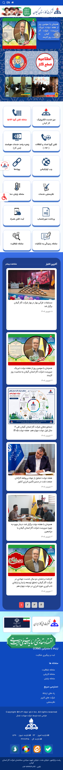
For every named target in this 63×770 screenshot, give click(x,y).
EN (8, 3)
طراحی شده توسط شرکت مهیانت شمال (31, 715)
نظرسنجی (51, 702)
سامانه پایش (49, 679)
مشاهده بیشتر (11, 264)
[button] (58, 40)
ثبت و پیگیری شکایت (45, 655)
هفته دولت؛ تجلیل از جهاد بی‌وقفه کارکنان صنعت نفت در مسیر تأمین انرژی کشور (33, 480)
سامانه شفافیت (48, 670)
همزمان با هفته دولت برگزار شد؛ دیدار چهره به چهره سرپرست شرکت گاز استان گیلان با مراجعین (31, 528)
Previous (7, 61)
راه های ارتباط (49, 693)
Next (56, 61)
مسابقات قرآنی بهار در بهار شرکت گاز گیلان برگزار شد (33, 304)
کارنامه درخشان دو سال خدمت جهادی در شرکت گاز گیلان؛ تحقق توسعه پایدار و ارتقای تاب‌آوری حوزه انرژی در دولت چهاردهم (32, 582)
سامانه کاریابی (49, 674)
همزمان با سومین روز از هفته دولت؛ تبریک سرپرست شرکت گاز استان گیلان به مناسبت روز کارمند (48, 30)
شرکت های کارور (48, 698)
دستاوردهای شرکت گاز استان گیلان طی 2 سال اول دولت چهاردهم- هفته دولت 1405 (32, 429)
